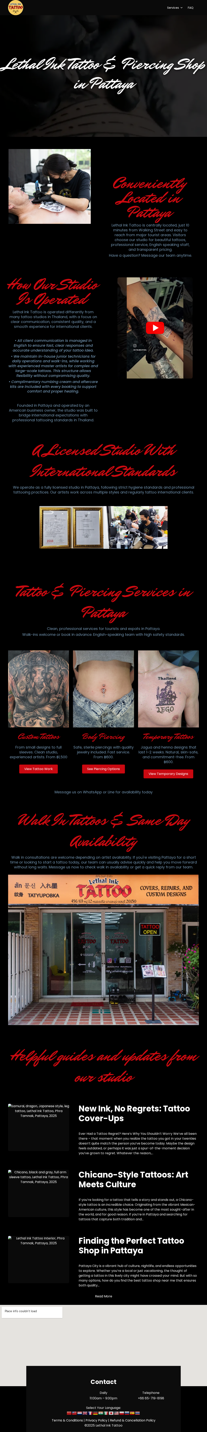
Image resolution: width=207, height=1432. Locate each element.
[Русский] (127, 1413)
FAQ (190, 8)
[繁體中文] (74, 1413)
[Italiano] (106, 1413)
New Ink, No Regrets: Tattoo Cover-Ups (134, 1113)
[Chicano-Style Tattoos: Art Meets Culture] (38, 1193)
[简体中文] (69, 1413)
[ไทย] (137, 1413)
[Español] (132, 1413)
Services (173, 8)
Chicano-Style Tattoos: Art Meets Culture (133, 1179)
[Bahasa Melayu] (116, 1413)
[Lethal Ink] (15, 7)
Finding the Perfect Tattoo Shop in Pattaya (131, 1245)
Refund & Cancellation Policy (132, 1420)
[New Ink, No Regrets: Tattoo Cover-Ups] (38, 1127)
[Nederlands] (79, 1413)
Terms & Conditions (67, 1420)
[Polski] (122, 1413)
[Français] (90, 1413)
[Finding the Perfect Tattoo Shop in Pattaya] (38, 1259)
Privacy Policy (96, 1420)
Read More (103, 1296)
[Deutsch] (95, 1413)
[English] (85, 1413)
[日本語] (111, 1413)
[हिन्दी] (101, 1413)
